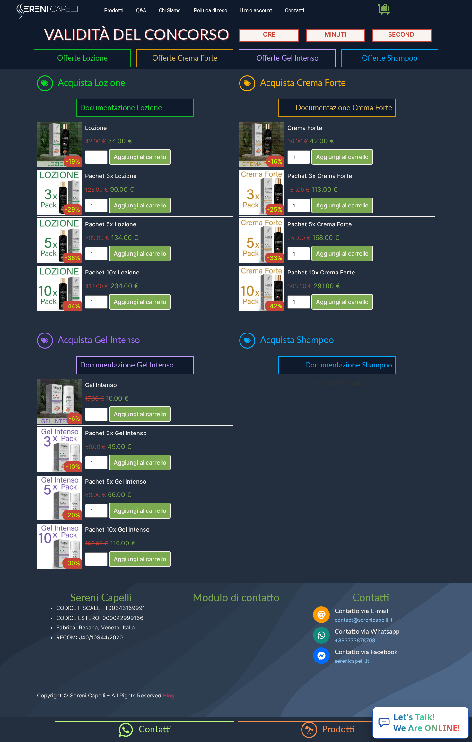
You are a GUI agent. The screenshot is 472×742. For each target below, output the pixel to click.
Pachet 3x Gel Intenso (116, 433)
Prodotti (113, 10)
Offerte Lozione (82, 58)
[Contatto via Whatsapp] (321, 635)
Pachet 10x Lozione (112, 272)
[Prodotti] (309, 730)
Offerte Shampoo (389, 58)
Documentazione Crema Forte (343, 108)
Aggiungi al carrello (140, 157)
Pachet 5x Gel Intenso (115, 481)
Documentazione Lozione (121, 108)
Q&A (141, 10)
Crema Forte (304, 127)
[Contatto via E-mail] (321, 614)
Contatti (294, 10)
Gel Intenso (101, 385)
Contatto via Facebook (366, 652)
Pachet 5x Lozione (110, 224)
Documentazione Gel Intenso (127, 365)
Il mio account (256, 10)
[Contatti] (126, 730)
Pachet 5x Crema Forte (319, 224)
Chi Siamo (170, 10)
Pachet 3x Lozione (111, 176)
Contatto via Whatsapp (367, 631)
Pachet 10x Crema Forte (321, 272)
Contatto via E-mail (361, 611)
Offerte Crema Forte (184, 58)
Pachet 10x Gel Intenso (117, 529)
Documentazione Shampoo (348, 365)
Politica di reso (210, 10)
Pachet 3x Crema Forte (319, 176)
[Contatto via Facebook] (321, 655)
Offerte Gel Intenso (287, 58)
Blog (168, 695)
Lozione (96, 127)
